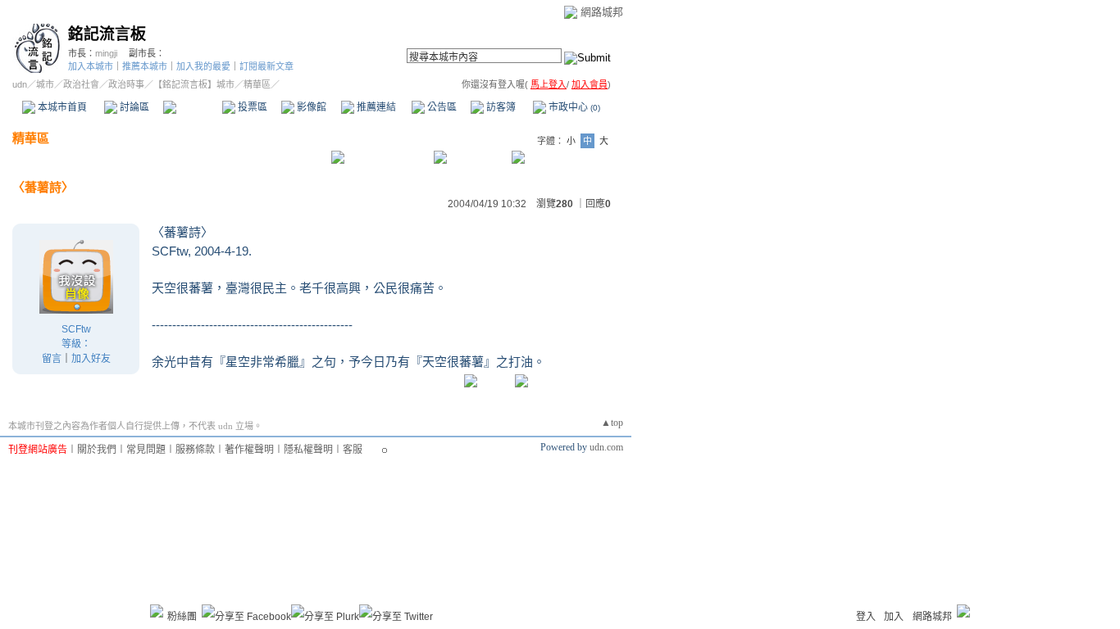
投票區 (251, 107)
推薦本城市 (144, 66)
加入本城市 (90, 66)
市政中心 (573, 107)
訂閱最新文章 (266, 66)
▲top (612, 422)
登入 (866, 616)
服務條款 (195, 449)
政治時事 (126, 84)
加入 (894, 616)
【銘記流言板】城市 (193, 84)
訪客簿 (500, 107)
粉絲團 (182, 616)
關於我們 (96, 449)
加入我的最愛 (203, 66)
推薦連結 (375, 107)
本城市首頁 (61, 107)
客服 (352, 449)
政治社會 (81, 84)
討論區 (133, 107)
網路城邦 (601, 12)
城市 (45, 84)
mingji (106, 53)
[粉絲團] (156, 611)
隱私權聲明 (308, 449)
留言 (51, 358)
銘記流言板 (107, 34)
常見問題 (146, 449)
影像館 (310, 107)
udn (19, 84)
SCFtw (76, 329)
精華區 (192, 107)
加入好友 (91, 358)
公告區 (441, 107)
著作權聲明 (249, 449)
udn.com (606, 447)
